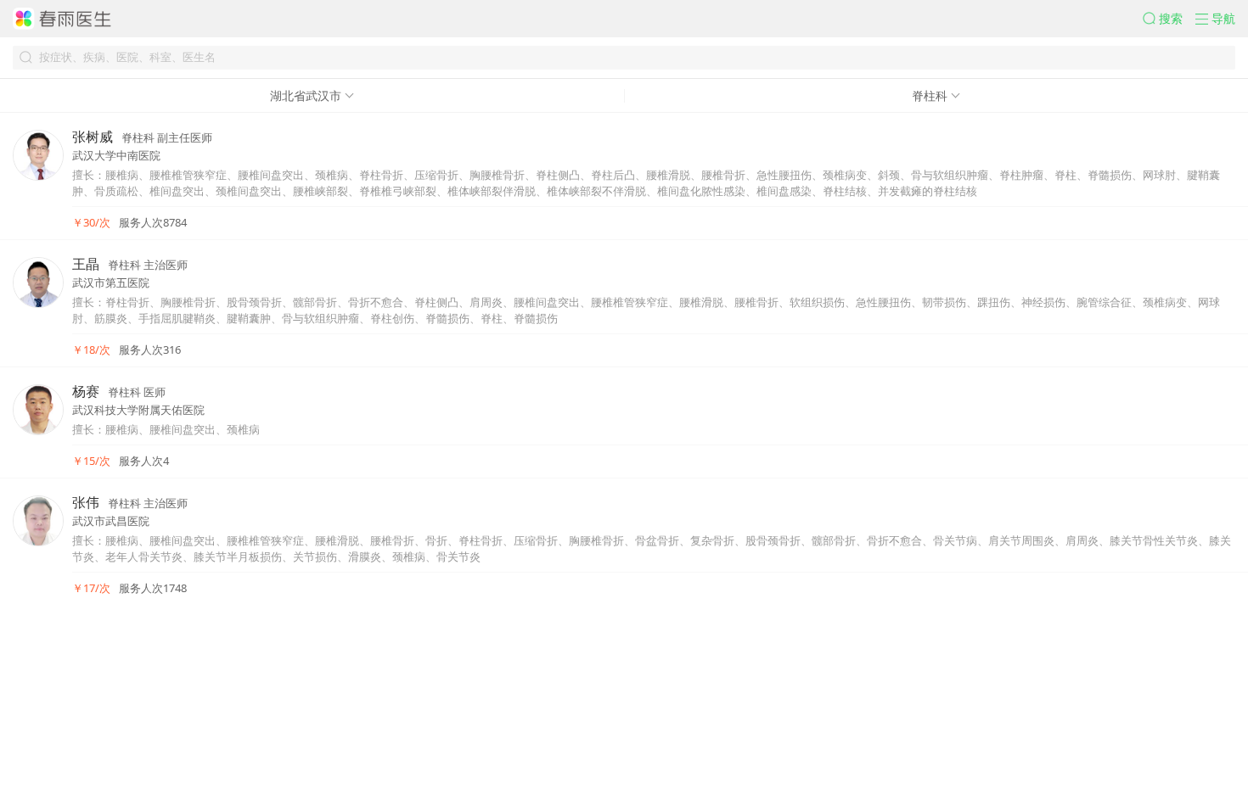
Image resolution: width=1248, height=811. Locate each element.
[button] (1169, 18)
